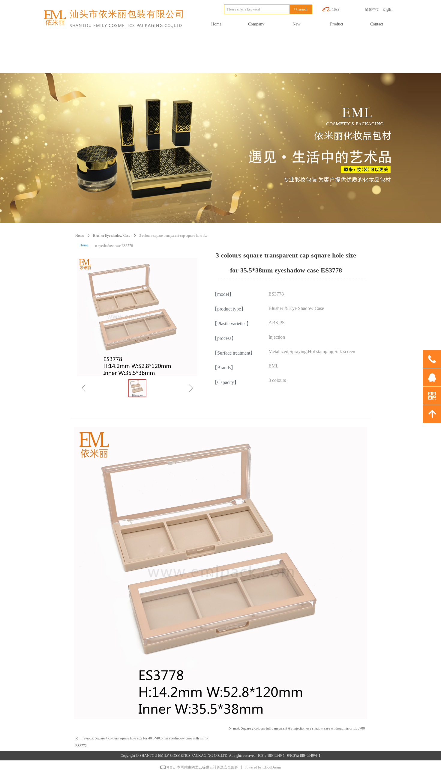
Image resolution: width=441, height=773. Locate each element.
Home (79, 235)
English (387, 9)
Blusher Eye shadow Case (111, 235)
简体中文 (372, 9)
